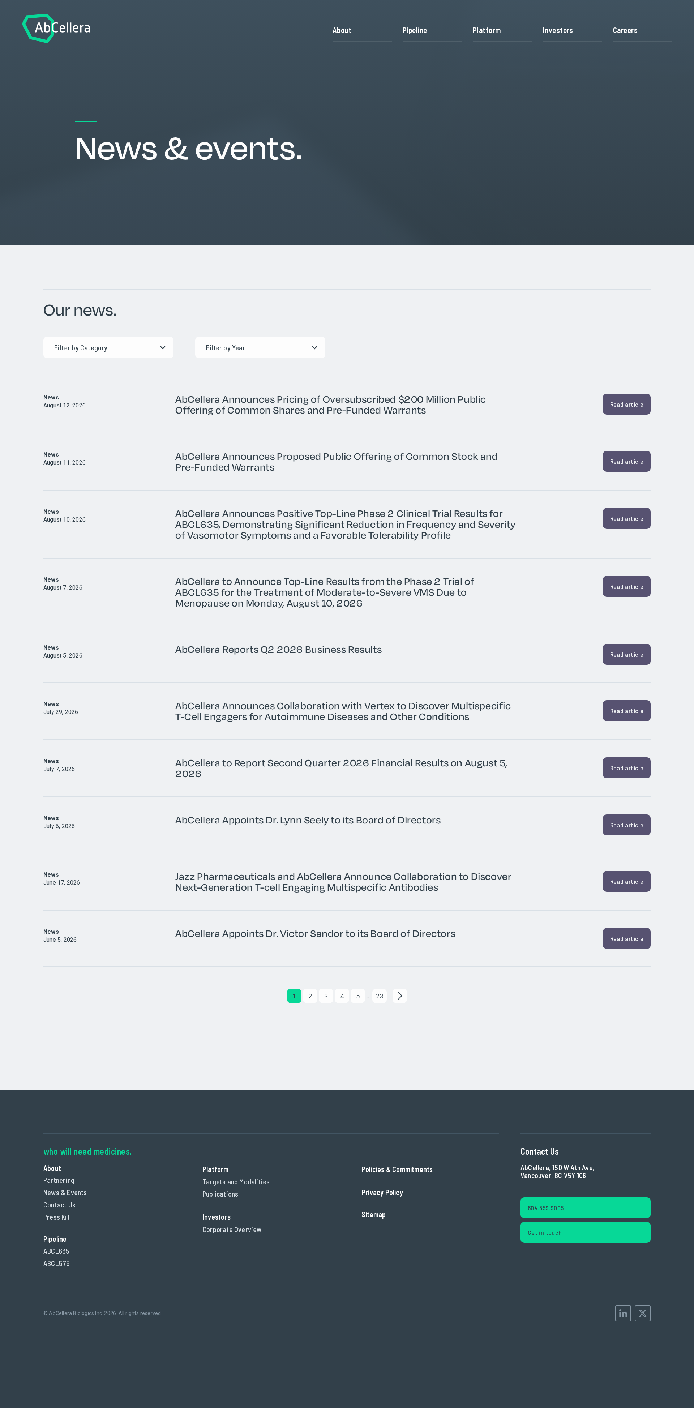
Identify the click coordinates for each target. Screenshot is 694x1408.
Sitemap (373, 1214)
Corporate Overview (232, 1229)
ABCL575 (56, 1263)
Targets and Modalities (236, 1181)
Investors (558, 29)
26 (379, 996)
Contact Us (59, 1204)
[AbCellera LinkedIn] (623, 1313)
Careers (625, 29)
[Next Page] (400, 996)
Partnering (58, 1180)
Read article (626, 404)
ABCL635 (56, 1250)
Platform (487, 29)
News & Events (65, 1192)
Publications (220, 1193)
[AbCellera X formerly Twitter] (643, 1313)
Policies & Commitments (397, 1169)
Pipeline (415, 29)
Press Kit (56, 1216)
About (342, 29)
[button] (502, 30)
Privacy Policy (382, 1192)
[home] (56, 30)
